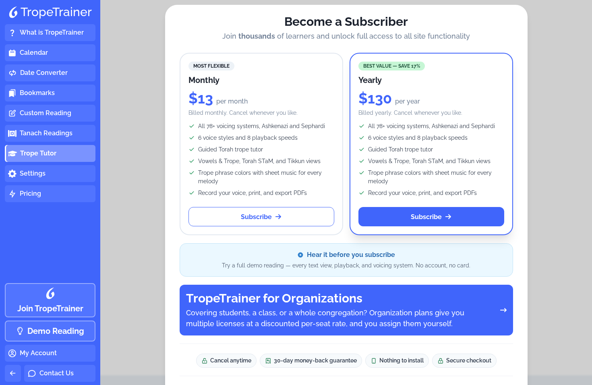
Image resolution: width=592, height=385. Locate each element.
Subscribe (256, 217)
